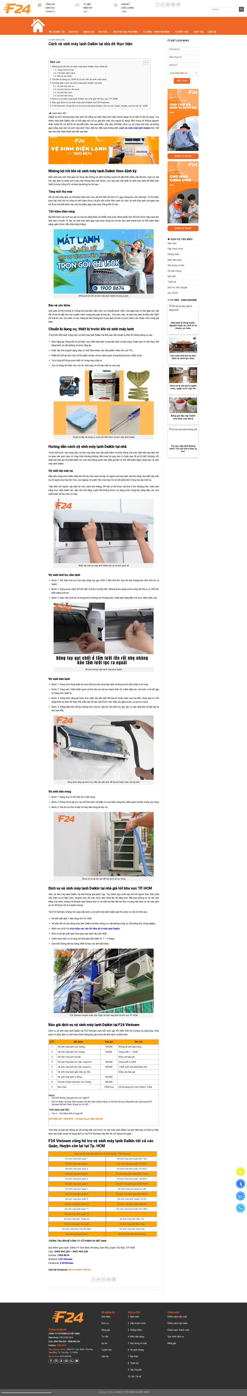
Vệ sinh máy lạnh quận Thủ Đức (132, 1169)
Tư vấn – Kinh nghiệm (156, 31)
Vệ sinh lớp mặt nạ (65, 86)
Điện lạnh (172, 243)
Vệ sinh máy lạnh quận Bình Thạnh (132, 1174)
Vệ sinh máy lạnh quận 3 (76, 1169)
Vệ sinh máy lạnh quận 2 (76, 1164)
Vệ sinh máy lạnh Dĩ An (76, 1234)
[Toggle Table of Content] (144, 62)
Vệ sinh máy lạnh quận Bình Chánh (132, 1184)
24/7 (85, 11)
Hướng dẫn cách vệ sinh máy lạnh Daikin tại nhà (77, 83)
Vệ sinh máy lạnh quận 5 (76, 1179)
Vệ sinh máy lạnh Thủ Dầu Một (76, 1229)
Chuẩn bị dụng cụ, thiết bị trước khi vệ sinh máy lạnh (79, 79)
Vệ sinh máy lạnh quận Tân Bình (132, 1179)
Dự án (104, 1343)
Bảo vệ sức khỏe (64, 76)
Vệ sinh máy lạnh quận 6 (76, 1184)
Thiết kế (172, 282)
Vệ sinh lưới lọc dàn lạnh (68, 89)
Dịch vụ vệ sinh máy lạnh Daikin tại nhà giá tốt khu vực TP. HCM (85, 99)
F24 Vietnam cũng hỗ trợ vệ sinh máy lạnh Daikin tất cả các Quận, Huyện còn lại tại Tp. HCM (100, 106)
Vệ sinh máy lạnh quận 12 (77, 1214)
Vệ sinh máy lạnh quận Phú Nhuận (132, 1194)
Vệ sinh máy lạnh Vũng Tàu (132, 1229)
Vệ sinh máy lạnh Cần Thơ (132, 1219)
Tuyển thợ (181, 31)
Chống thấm (174, 254)
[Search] (241, 9)
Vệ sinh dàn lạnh (64, 92)
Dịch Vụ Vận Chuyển (177, 287)
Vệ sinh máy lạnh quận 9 (76, 1199)
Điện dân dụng (175, 260)
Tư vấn (104, 1336)
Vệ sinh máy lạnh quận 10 (77, 1204)
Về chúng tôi (57, 31)
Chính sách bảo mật (177, 1316)
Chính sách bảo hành (177, 1323)
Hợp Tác (199, 31)
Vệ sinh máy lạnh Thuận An (76, 1219)
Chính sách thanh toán (178, 1330)
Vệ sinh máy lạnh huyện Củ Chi (131, 1199)
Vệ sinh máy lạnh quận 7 (76, 1189)
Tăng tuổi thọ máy (65, 70)
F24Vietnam (66, 1263)
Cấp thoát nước (175, 248)
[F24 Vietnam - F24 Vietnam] (17, 8)
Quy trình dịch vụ (175, 1336)
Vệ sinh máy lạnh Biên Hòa (131, 1224)
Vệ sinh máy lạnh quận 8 (76, 1194)
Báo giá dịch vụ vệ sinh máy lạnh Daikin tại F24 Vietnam (80, 102)
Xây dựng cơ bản (176, 265)
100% (123, 11)
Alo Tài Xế (173, 293)
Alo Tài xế (136, 1376)
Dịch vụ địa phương (125, 31)
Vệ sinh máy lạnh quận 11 (77, 1209)
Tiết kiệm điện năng (66, 73)
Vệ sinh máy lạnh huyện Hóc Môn (132, 1209)
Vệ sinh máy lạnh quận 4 (76, 1174)
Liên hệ (212, 31)
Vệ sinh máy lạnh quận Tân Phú (132, 1164)
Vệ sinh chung (174, 271)
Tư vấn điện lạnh (56, 40)
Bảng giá (88, 31)
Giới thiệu (105, 1316)
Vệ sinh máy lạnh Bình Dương (132, 1234)
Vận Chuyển (136, 1369)
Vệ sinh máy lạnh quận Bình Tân (132, 1159)
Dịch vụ (73, 31)
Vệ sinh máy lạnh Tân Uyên (76, 1224)
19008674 (49, 11)
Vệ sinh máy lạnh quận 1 (76, 1159)
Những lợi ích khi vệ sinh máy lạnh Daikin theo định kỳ (79, 66)
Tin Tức (102, 31)
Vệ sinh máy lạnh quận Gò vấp (132, 1189)
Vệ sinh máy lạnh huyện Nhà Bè (132, 1204)
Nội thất (172, 276)
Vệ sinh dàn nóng (65, 95)
